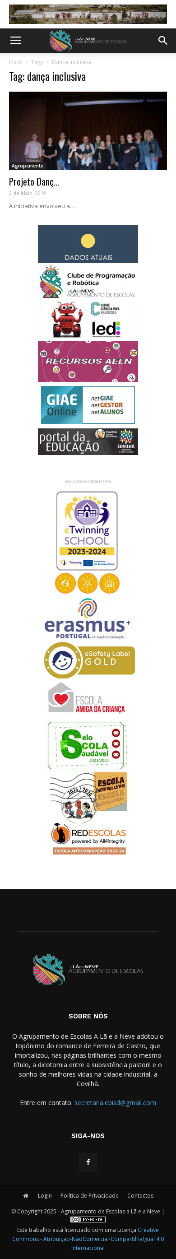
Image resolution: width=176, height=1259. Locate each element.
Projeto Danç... (34, 181)
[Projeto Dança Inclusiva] (88, 131)
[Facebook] (88, 1162)
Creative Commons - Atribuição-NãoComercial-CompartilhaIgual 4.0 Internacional (88, 1239)
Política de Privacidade (89, 1195)
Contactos (140, 1195)
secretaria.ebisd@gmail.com (115, 1102)
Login (45, 1195)
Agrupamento (28, 166)
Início (16, 62)
